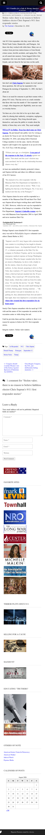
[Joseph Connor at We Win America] (15, 593)
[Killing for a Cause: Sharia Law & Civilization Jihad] (15, 651)
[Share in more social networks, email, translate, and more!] (32, 36)
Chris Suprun (13, 13)
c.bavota (31, 832)
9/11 (5, 13)
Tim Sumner (9, 26)
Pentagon (6, 15)
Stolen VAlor (30, 15)
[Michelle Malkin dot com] (15, 565)
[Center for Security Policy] (15, 543)
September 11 (17, 15)
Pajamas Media (9, 760)
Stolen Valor (8, 355)
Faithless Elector (28, 13)
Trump (39, 15)
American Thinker (10, 755)
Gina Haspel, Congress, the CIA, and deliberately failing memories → (33, 367)
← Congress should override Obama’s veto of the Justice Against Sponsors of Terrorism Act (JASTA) (11, 368)
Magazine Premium (16, 832)
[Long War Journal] (15, 533)
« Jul (7, 810)
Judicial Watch (8, 757)
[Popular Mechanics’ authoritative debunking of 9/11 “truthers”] (15, 722)
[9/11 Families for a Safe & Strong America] (22, 9)
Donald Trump (8, 350)
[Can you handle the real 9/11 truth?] (15, 735)
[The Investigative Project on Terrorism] (15, 575)
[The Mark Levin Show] (15, 499)
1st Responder (13, 346)
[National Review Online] (15, 524)
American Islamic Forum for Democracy (17, 752)
